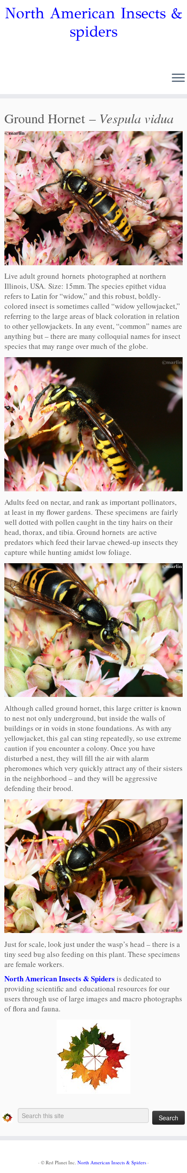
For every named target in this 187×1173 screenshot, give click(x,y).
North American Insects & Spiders (59, 978)
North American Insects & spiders (93, 22)
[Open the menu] (178, 78)
